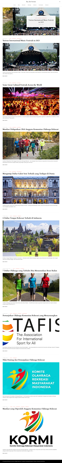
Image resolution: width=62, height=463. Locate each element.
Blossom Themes (33, 461)
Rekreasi (27, 406)
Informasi (14, 38)
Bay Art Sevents (31, 2)
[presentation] (4, 21)
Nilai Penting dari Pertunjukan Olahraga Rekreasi (24, 360)
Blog (10, 38)
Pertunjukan (19, 38)
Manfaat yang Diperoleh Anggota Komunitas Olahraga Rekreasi (30, 409)
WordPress (43, 461)
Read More (5, 120)
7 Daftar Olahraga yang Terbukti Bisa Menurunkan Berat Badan (30, 270)
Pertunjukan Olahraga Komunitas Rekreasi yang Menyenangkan (30, 315)
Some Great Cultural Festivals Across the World (31, 21)
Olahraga (19, 127)
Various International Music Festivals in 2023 (21, 40)
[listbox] (31, 21)
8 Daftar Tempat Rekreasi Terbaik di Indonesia (22, 218)
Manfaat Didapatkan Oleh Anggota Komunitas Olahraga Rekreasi (31, 129)
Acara (11, 406)
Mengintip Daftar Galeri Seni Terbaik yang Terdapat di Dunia (29, 173)
